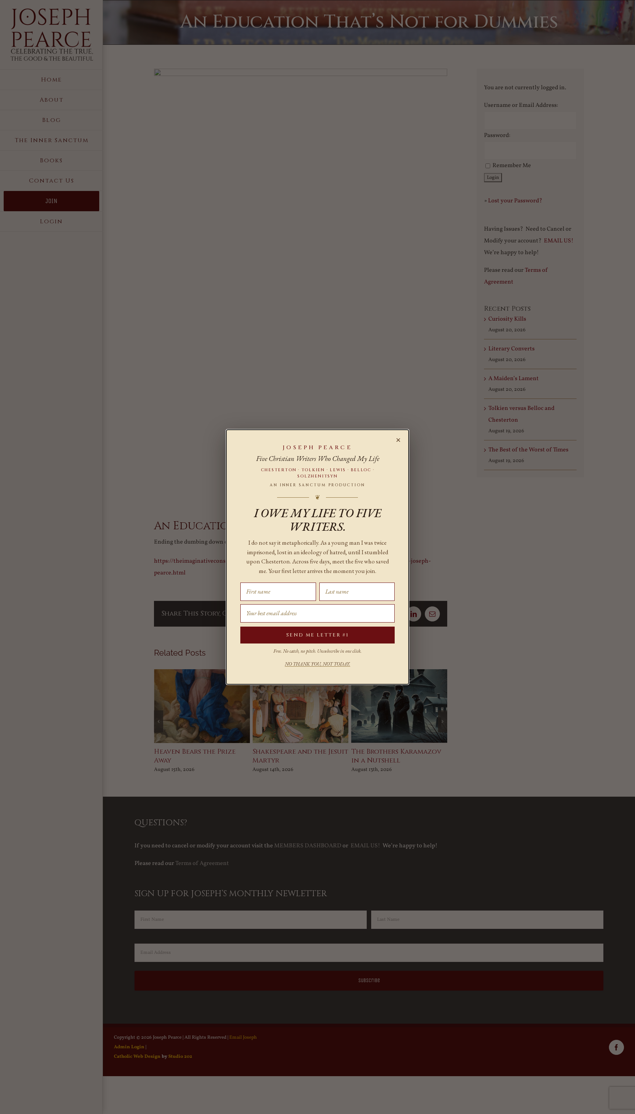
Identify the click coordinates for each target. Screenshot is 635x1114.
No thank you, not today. (317, 663)
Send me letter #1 (317, 635)
